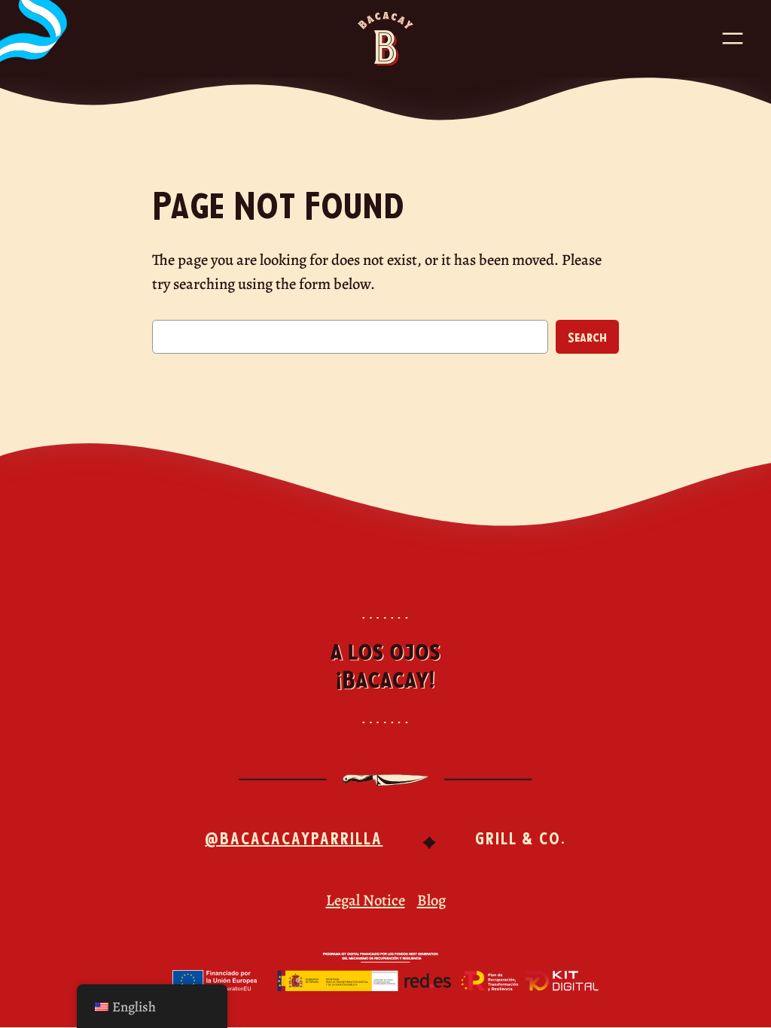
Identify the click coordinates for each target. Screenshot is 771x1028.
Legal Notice (365, 900)
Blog (431, 900)
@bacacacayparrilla (293, 837)
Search (587, 336)
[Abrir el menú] (733, 38)
